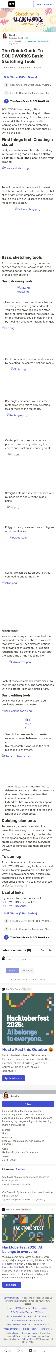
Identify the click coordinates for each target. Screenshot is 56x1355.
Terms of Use (45, 1329)
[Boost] (43, 1351)
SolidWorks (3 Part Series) (20, 77)
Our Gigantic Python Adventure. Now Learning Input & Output (27, 1196)
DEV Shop (37, 1324)
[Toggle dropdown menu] (52, 989)
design (37, 67)
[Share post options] (51, 1351)
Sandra (13, 35)
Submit (12, 970)
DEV (16, 1336)
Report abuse (38, 979)
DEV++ (35, 1308)
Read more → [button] (12, 1284)
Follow (28, 1104)
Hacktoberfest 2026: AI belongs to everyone (22, 1249)
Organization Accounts (36, 1316)
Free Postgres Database (18, 1324)
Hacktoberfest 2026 (13, 1267)
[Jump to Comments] (19, 1351)
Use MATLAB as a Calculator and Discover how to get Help (25, 1180)
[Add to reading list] (32, 1351)
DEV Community (11, 1298)
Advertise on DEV (15, 1316)
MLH (47, 1324)
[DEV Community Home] (11, 4)
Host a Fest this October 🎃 (27, 1049)
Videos (45, 1308)
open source (31, 1333)
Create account (44, 4)
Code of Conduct (19, 979)
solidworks (9, 67)
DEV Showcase (18, 1320)
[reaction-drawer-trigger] (7, 1351)
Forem (16, 1333)
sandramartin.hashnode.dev (38, 41)
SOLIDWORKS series (14, 905)
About (30, 1320)
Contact (40, 1320)
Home (9, 1308)
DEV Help (39, 1312)
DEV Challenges (22, 1308)
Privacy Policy (29, 1329)
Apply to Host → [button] (13, 1078)
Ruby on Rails (28, 1339)
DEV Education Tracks (21, 1312)
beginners (24, 67)
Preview (27, 970)
